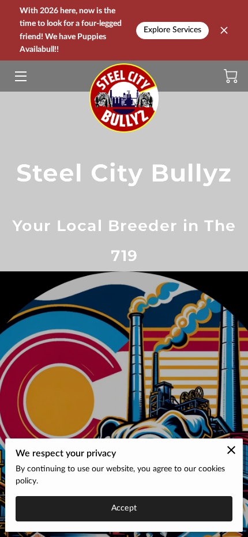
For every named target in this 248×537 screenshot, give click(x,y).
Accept (124, 508)
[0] (231, 76)
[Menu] (19, 76)
